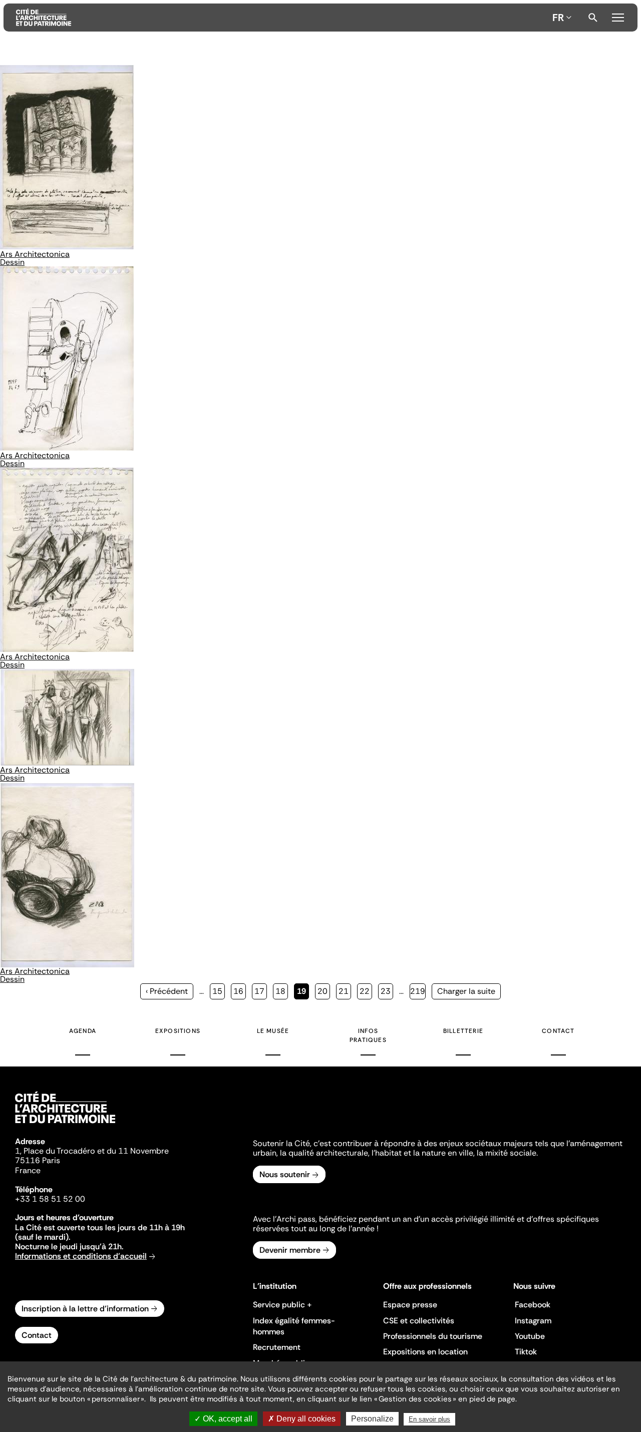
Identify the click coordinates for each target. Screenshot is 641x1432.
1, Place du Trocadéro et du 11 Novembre (92, 1151)
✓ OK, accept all (223, 1418)
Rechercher (592, 17)
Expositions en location (425, 1351)
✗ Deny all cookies (302, 1418)
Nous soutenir (284, 1174)
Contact (558, 1031)
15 (218, 991)
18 (281, 991)
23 (387, 991)
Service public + (282, 1304)
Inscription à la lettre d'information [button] (85, 1308)
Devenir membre (289, 1250)
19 (303, 992)
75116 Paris (37, 1160)
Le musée (273, 1031)
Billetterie (463, 1031)
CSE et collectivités (418, 1320)
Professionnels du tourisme (432, 1336)
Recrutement (276, 1347)
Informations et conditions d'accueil (81, 1256)
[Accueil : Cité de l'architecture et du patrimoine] (282, 18)
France (28, 1170)
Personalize (372, 1418)
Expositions (177, 1031)
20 (323, 991)
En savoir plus (429, 1419)
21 (345, 991)
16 (239, 991)
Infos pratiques (368, 1035)
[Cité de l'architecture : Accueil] (65, 1125)
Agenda (82, 1031)
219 (418, 991)
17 (260, 991)
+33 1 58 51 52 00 (50, 1199)
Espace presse (410, 1304)
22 (366, 991)
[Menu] (617, 16)
